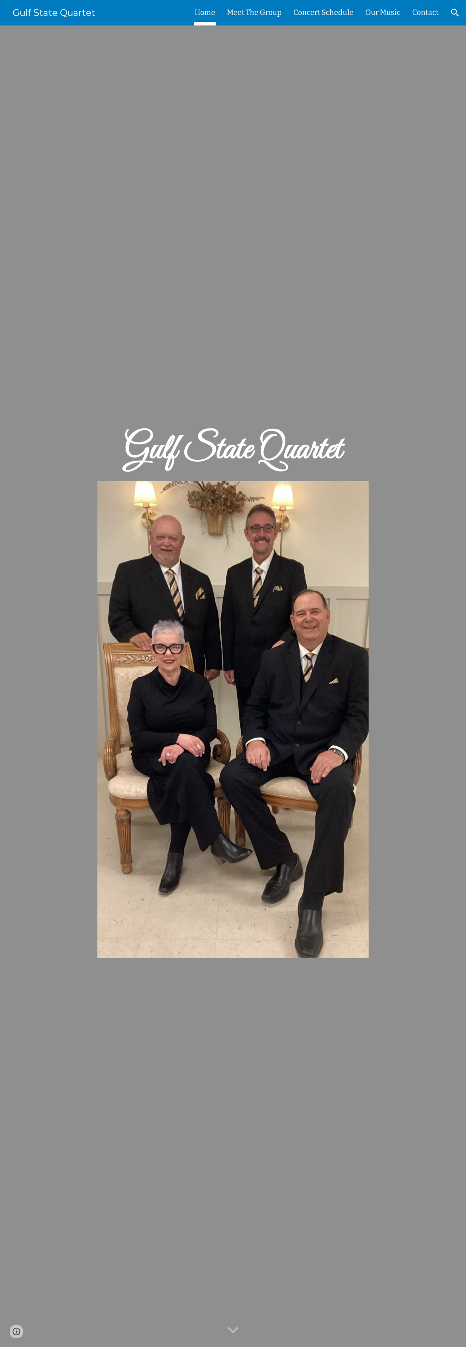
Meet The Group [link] (254, 12)
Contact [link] (425, 12)
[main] (232, 448)
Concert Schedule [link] (324, 12)
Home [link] (205, 12)
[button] (455, 13)
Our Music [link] (382, 12)
